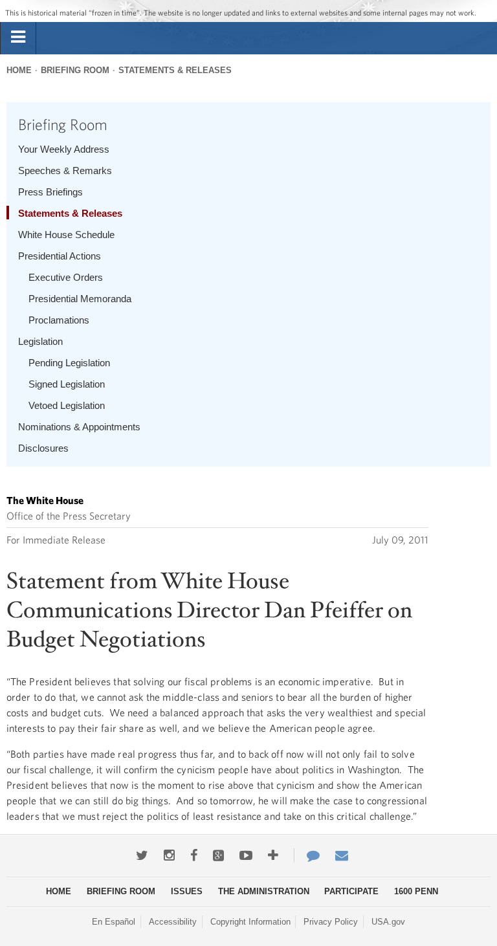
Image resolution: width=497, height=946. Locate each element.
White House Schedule (66, 234)
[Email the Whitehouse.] (341, 855)
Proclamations (58, 319)
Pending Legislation (69, 362)
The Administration (263, 891)
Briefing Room (75, 70)
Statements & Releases (175, 70)
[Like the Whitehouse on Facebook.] (193, 855)
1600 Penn (416, 891)
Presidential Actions (59, 255)
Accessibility (173, 922)
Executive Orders (65, 277)
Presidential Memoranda (79, 298)
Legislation (40, 341)
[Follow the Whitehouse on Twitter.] (142, 855)
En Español (113, 922)
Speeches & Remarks (65, 170)
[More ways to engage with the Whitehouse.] (273, 855)
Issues (187, 891)
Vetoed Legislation (66, 405)
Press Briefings (50, 191)
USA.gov (388, 922)
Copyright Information (250, 922)
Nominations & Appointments (79, 426)
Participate (351, 891)
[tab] (18, 37)
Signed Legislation (66, 384)
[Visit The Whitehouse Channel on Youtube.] (245, 855)
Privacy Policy (331, 922)
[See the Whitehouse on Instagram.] (169, 855)
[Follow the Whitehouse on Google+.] (218, 855)
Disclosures (43, 448)
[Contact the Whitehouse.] (307, 855)
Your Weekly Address (63, 149)
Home (19, 70)
